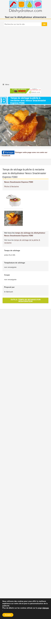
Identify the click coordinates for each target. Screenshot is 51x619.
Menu (7, 84)
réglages (45, 608)
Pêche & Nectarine (11, 186)
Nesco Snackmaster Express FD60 (18, 182)
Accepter (8, 615)
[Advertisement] (25, 53)
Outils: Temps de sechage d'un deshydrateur (25, 300)
